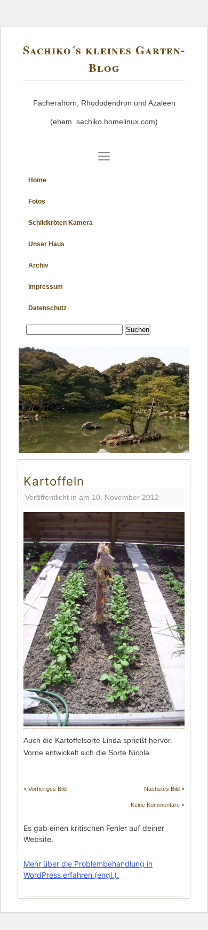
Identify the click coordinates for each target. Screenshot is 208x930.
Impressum (45, 286)
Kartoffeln (53, 481)
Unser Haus (46, 244)
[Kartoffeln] (104, 723)
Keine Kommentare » (158, 805)
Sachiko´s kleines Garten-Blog (104, 58)
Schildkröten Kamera (60, 223)
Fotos (36, 201)
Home (37, 180)
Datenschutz (47, 308)
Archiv (38, 265)
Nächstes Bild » (164, 789)
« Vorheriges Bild (45, 789)
